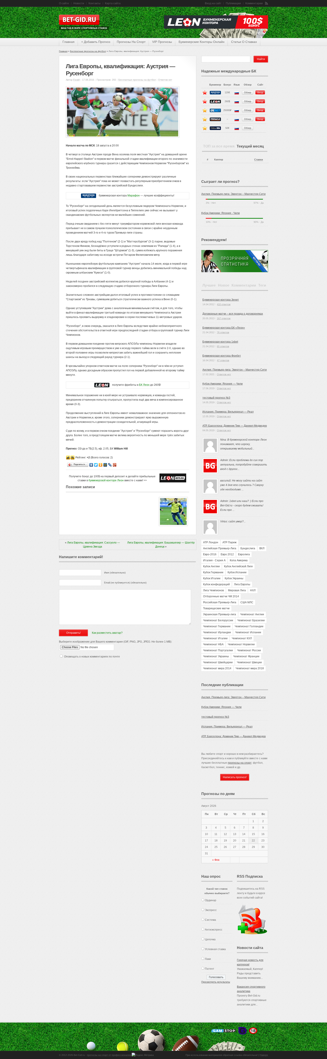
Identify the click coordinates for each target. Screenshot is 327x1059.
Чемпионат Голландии (249, 626)
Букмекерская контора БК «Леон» (223, 327)
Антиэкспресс (213, 929)
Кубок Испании (237, 572)
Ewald (76, 79)
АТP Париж (229, 542)
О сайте (64, 3)
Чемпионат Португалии (218, 650)
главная (69, 42)
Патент (209, 968)
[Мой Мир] (105, 465)
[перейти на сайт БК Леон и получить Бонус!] (172, 478)
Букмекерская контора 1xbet (220, 341)
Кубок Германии (213, 572)
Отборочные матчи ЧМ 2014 (221, 596)
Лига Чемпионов (213, 590)
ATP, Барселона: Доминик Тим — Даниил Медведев (234, 425)
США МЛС (246, 602)
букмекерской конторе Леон (106, 480)
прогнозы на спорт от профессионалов (109, 1055)
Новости (78, 3)
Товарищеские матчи (216, 608)
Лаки (208, 959)
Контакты (95, 3)
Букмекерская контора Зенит (220, 299)
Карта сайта (113, 3)
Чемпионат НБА (213, 644)
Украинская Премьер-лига (219, 614)
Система (210, 919)
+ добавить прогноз (95, 42)
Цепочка (210, 939)
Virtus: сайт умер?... (233, 521)
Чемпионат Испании (248, 632)
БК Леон (144, 384)
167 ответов (223, 318)
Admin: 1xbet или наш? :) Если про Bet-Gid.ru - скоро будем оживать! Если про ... (241, 506)
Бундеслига (247, 548)
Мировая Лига (237, 590)
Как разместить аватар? (107, 632)
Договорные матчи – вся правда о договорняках (232, 313)
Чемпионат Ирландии (217, 632)
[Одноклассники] (100, 465)
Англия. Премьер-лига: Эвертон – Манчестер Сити (233, 194)
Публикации (233, 3)
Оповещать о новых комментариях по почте (92, 656)
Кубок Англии (211, 566)
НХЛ (253, 590)
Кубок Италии (211, 578)
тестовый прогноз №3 (216, 397)
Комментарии (254, 3)
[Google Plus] (114, 465)
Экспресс (211, 910)
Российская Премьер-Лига (219, 602)
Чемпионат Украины (216, 656)
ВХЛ (261, 548)
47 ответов (223, 360)
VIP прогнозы (162, 42)
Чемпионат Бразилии (251, 620)
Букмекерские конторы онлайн (201, 42)
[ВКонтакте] (91, 465)
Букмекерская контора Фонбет (221, 355)
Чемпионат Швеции (249, 662)
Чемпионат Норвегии (241, 644)
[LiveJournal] (110, 465)
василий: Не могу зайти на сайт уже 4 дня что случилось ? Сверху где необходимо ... (242, 485)
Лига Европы (242, 584)
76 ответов (223, 332)
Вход (260, 92)
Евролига (244, 554)
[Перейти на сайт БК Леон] (101, 385)
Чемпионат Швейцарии (218, 662)
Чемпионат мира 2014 (217, 668)
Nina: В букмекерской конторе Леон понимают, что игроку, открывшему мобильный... (243, 444)
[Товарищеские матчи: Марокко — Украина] (173, 525)
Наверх (264, 1055)
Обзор (247, 92)
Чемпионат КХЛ (242, 638)
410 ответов (223, 304)
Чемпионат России (249, 650)
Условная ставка (215, 949)
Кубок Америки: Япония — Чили (222, 383)
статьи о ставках (244, 42)
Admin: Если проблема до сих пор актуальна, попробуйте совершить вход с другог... (243, 465)
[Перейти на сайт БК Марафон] (88, 195)
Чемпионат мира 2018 (250, 668)
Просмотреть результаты (215, 982)
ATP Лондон (210, 542)
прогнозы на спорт (131, 42)
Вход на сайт (213, 3)
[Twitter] (96, 465)
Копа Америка (239, 560)
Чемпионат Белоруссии (218, 620)
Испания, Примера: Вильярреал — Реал (228, 411)
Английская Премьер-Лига (219, 548)
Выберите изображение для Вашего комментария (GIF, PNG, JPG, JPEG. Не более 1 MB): (115, 641)
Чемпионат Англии (252, 614)
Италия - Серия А (214, 560)
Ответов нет (165, 79)
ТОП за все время (218, 146)
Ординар (210, 900)
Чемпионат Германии (216, 626)
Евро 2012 (227, 554)
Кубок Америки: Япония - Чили (220, 213)
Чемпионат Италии (215, 638)
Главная (63, 51)
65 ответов (223, 346)
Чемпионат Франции (246, 656)
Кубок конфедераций (216, 584)
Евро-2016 (209, 554)
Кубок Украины (234, 578)
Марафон (133, 195)
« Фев (215, 859)
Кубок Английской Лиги (238, 566)
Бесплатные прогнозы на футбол (88, 51)
